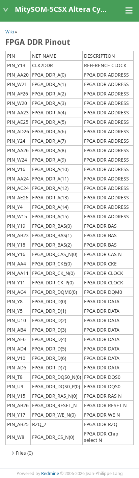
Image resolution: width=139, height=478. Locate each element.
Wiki (9, 32)
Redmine (50, 473)
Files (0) (24, 453)
